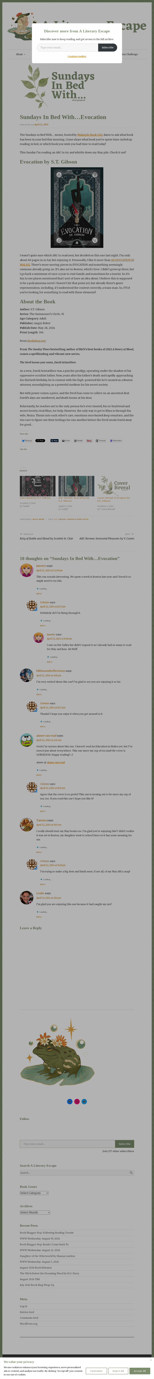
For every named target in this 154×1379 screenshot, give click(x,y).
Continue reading (77, 56)
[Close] (151, 1360)
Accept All (140, 1371)
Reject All (118, 1371)
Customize (96, 1371)
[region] (77, 1368)
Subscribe (108, 47)
